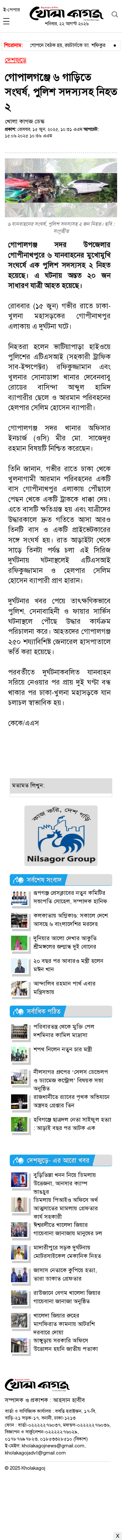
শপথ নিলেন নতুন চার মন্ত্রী (63, 1049)
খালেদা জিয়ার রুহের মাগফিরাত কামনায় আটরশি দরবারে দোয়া (64, 1324)
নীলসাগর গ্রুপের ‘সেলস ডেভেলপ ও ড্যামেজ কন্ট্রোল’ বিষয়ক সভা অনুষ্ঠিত (71, 1080)
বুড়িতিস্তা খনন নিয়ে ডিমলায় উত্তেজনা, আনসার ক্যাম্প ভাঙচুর (65, 1183)
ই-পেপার (11, 10)
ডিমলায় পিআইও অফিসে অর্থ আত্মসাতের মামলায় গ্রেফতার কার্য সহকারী (66, 1208)
